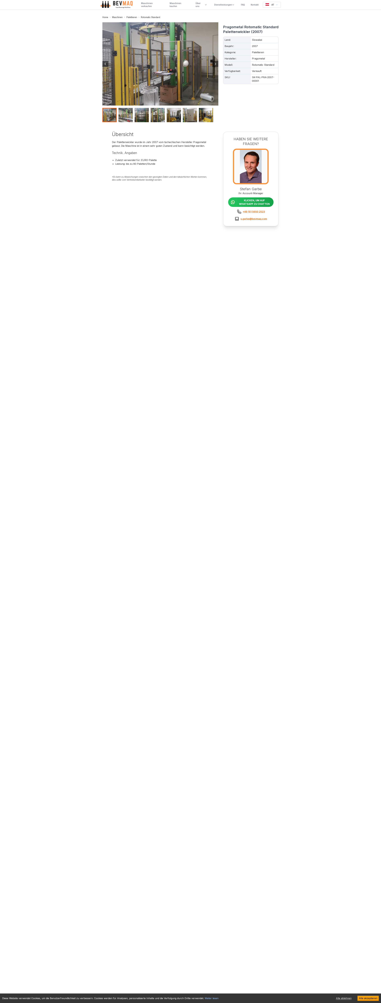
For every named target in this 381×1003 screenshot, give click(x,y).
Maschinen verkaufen (147, 4)
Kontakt (255, 4)
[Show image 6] (190, 115)
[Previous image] (105, 64)
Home (105, 17)
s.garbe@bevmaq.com (254, 218)
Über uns (198, 4)
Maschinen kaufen (175, 4)
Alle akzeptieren (368, 998)
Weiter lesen (211, 998)
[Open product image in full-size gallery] (160, 64)
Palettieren (132, 17)
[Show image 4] (158, 115)
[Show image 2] (125, 115)
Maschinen (117, 17)
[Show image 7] (206, 115)
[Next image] (215, 64)
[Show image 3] (142, 115)
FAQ (243, 4)
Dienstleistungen (223, 4)
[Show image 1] (109, 115)
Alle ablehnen (344, 998)
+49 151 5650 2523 (254, 211)
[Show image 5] (174, 115)
